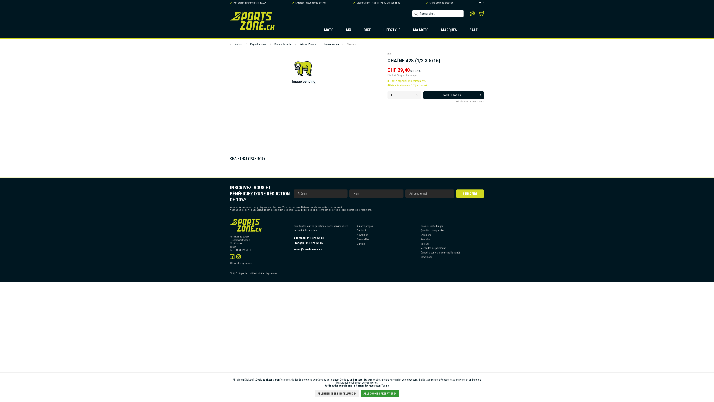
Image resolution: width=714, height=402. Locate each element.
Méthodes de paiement (433, 248)
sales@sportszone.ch (308, 249)
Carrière (361, 243)
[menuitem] (438, 13)
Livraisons (426, 234)
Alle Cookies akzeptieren (380, 393)
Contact (361, 230)
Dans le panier (452, 95)
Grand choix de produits (441, 2)
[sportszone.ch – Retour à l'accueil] (252, 20)
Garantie (425, 239)
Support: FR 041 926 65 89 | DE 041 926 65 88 (378, 2)
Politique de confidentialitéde (250, 273)
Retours (425, 243)
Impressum (271, 273)
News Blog (362, 234)
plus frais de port (409, 75)
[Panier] (481, 13)
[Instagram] (238, 256)
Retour (238, 44)
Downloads (426, 257)
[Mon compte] (472, 13)
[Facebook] (232, 256)
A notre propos (365, 226)
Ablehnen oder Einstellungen (337, 393)
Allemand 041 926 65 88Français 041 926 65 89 (309, 240)
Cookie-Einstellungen (432, 226)
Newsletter (363, 239)
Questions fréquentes (433, 230)
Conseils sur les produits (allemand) (440, 252)
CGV (232, 273)
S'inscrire (470, 193)
